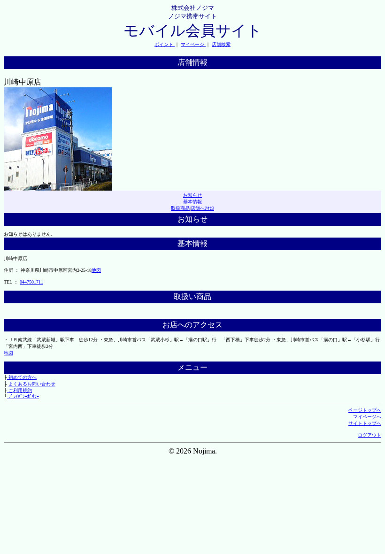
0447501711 (31, 282)
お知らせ (192, 195)
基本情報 (192, 201)
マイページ (193, 44)
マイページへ (367, 416)
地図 (96, 270)
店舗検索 (221, 44)
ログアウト (369, 435)
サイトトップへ (364, 423)
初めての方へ (22, 377)
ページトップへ (364, 410)
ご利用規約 (19, 390)
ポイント (164, 44)
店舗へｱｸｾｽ (202, 208)
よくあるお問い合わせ (31, 383)
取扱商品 (180, 208)
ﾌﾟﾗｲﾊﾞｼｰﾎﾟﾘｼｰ (23, 396)
